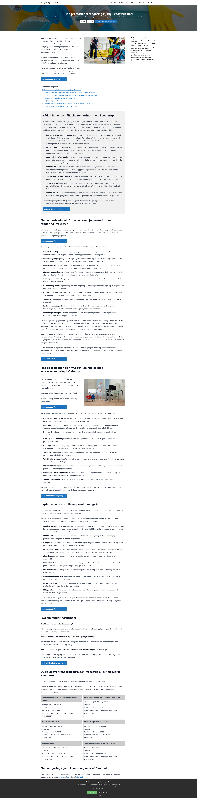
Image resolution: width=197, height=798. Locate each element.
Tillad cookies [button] (91, 792)
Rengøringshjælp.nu (49, 2)
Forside (113, 2)
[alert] (98, 788)
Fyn (127, 2)
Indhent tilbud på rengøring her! (106, 21)
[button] (99, 788)
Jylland (121, 2)
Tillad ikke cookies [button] (104, 792)
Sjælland (134, 2)
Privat (83, 21)
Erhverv (90, 21)
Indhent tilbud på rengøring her (54, 79)
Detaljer (114, 786)
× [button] (195, 780)
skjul (61, 87)
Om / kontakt (144, 2)
